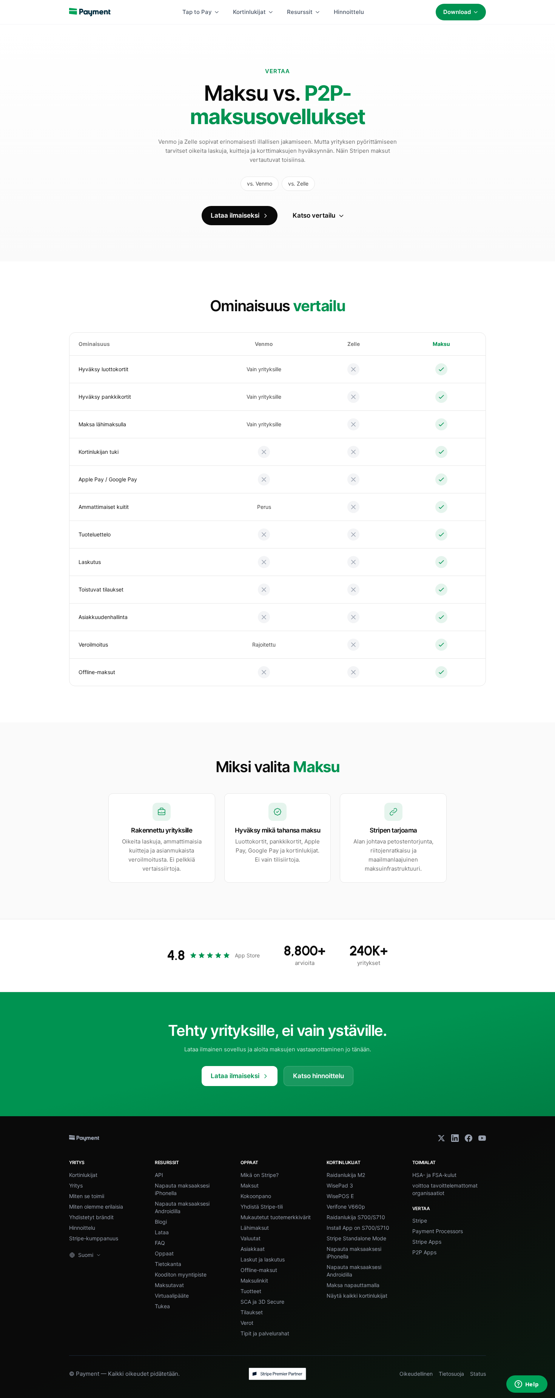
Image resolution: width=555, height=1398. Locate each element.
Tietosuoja (451, 1373)
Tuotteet (250, 1291)
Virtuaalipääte (172, 1295)
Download (457, 11)
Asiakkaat (252, 1249)
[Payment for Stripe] (90, 12)
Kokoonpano (255, 1196)
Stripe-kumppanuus (93, 1238)
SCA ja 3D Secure (262, 1301)
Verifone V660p (346, 1206)
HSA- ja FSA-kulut (434, 1175)
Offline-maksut (258, 1270)
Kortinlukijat (249, 11)
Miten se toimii (86, 1196)
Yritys (76, 1185)
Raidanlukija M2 (346, 1175)
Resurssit (300, 11)
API (159, 1175)
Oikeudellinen (416, 1373)
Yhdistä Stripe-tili (261, 1206)
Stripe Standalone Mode (356, 1238)
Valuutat (250, 1238)
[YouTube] (482, 1138)
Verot (246, 1323)
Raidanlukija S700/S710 (356, 1217)
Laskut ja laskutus (262, 1259)
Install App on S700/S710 (358, 1227)
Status (478, 1373)
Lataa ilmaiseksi (235, 215)
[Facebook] (468, 1138)
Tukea (162, 1306)
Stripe (419, 1220)
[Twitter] (441, 1138)
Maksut (249, 1185)
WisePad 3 (340, 1185)
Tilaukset (251, 1312)
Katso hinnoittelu (318, 1076)
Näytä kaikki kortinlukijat (357, 1295)
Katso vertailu (314, 215)
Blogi (161, 1221)
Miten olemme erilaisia (96, 1206)
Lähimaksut (254, 1227)
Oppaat (164, 1253)
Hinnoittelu (349, 11)
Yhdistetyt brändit (91, 1217)
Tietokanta (168, 1264)
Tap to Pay (197, 11)
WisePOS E (340, 1196)
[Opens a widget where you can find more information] (526, 1384)
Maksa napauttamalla (353, 1285)
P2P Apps (424, 1252)
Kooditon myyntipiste (181, 1274)
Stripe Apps (426, 1241)
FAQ (160, 1243)
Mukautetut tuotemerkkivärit (275, 1217)
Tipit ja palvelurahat (264, 1333)
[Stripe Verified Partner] (277, 1374)
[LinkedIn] (455, 1138)
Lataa (162, 1232)
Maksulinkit (254, 1280)
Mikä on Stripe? (259, 1175)
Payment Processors (437, 1231)
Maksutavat (169, 1285)
